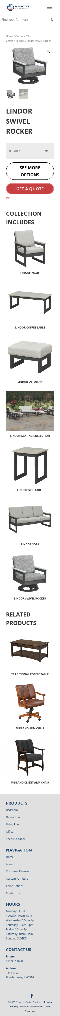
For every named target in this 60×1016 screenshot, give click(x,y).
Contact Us (13, 893)
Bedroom (12, 810)
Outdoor (20, 36)
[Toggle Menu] (49, 7)
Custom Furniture (17, 878)
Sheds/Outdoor (16, 839)
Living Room (13, 824)
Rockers (20, 40)
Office (9, 831)
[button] (48, 51)
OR (8, 198)
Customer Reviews (17, 871)
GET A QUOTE (30, 189)
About (10, 864)
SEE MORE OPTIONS (30, 171)
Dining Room (14, 817)
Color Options (15, 886)
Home (9, 36)
